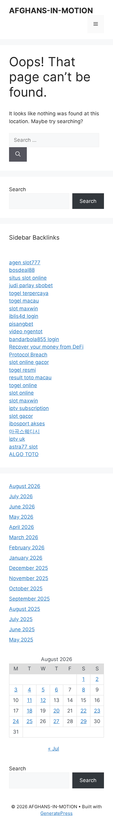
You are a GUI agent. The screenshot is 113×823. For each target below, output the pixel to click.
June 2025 (22, 629)
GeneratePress (56, 813)
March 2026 (23, 537)
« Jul (53, 749)
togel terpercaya (29, 293)
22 (83, 711)
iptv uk (17, 439)
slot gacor (21, 416)
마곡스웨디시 (24, 431)
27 (56, 721)
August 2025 (24, 609)
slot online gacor (29, 362)
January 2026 (25, 558)
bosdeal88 (22, 270)
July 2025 (21, 619)
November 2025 (28, 578)
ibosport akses (27, 424)
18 (29, 711)
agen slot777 (24, 262)
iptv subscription (29, 408)
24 (16, 721)
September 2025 (29, 599)
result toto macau (30, 377)
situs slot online (28, 278)
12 (43, 700)
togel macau (24, 301)
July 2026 (21, 496)
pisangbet (21, 324)
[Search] (18, 154)
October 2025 (25, 588)
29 (83, 721)
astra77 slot (23, 447)
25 (30, 721)
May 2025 (21, 640)
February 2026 (27, 548)
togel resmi (22, 370)
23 (97, 711)
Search (17, 189)
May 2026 (21, 517)
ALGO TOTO (24, 454)
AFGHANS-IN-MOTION (51, 10)
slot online (21, 393)
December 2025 (28, 568)
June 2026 (22, 507)
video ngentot (25, 331)
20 (56, 711)
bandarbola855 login (34, 339)
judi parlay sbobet (31, 285)
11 (29, 700)
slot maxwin (23, 309)
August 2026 (24, 486)
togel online (23, 385)
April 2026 (21, 527)
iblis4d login (23, 316)
